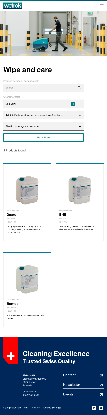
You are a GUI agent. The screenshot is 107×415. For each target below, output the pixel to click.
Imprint (36, 408)
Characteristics (11, 97)
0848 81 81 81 (30, 391)
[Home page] (12, 6)
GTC (26, 408)
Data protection (12, 408)
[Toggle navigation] (102, 6)
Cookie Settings (52, 407)
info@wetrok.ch (31, 395)
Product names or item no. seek (21, 81)
